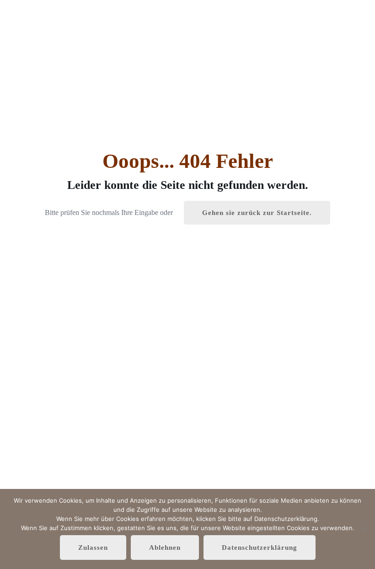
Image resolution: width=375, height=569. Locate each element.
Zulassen (93, 547)
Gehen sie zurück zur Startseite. (257, 212)
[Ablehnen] (363, 529)
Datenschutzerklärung (259, 547)
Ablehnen (165, 547)
